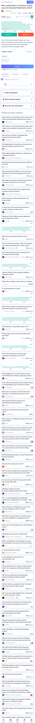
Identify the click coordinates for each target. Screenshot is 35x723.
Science (4, 56)
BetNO (25, 34)
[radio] (20, 16)
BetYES (8, 34)
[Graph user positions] (17, 16)
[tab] (5, 74)
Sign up (30, 2)
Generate (29, 51)
